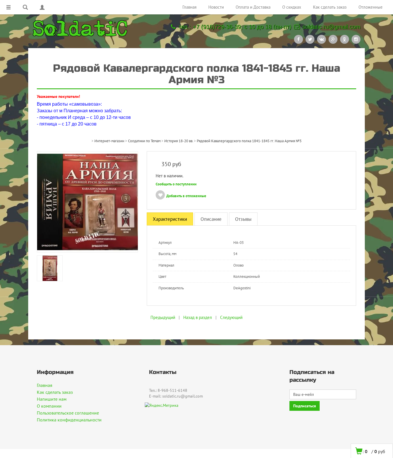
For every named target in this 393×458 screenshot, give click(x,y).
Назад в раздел (197, 317)
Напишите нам (51, 399)
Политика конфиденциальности (69, 420)
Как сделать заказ (330, 7)
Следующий (231, 317)
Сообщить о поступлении (176, 184)
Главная (189, 7)
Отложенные (370, 7)
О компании (49, 406)
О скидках (291, 7)
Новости (216, 7)
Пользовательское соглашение (68, 413)
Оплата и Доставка (253, 7)
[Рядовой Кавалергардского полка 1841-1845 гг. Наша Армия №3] (87, 201)
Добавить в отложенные (186, 195)
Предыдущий (162, 317)
